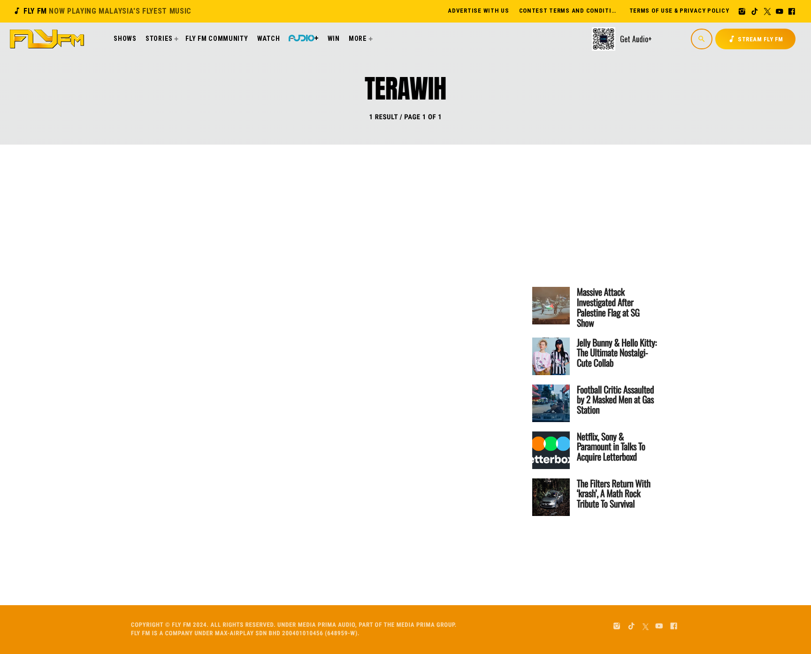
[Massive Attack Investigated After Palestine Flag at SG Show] (551, 305)
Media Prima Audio (326, 625)
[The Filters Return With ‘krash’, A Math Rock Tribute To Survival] (551, 497)
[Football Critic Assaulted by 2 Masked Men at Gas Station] (551, 403)
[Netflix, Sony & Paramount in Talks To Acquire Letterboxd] (551, 450)
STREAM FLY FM (755, 39)
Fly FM (102, 11)
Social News (300, 230)
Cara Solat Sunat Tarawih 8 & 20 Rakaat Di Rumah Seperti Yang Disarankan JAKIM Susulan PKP (369, 267)
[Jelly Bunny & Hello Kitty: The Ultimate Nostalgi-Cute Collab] (551, 356)
